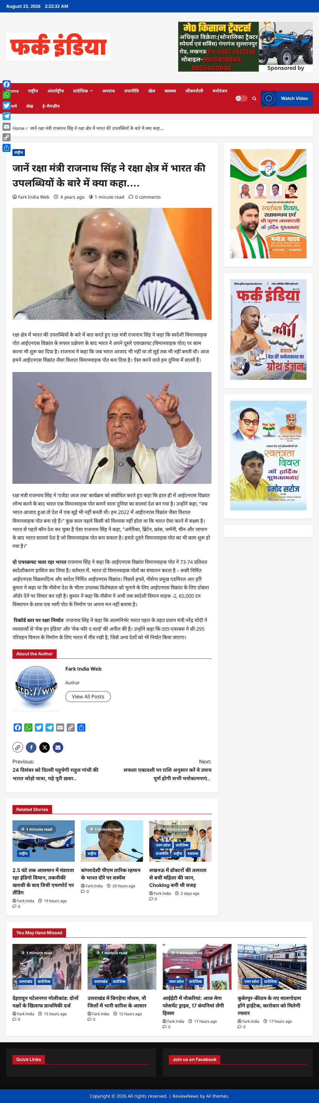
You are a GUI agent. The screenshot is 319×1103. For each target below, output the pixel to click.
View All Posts (88, 696)
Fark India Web (34, 197)
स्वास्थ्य (170, 90)
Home (12, 90)
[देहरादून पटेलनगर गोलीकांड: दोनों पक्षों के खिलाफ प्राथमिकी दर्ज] (46, 967)
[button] (17, 747)
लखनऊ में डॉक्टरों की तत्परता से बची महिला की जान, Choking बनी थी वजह (178, 877)
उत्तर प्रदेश (163, 845)
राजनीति (131, 90)
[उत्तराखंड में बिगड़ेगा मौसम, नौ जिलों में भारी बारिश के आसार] (122, 967)
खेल (151, 90)
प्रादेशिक (80, 90)
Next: (167, 769)
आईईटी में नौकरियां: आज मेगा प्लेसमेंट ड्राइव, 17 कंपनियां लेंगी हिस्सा (193, 1005)
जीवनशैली (194, 90)
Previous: (55, 769)
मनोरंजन (219, 90)
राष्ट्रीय (33, 90)
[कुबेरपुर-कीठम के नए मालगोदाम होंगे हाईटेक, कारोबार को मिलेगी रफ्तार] (272, 967)
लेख (29, 106)
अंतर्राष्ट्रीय (55, 90)
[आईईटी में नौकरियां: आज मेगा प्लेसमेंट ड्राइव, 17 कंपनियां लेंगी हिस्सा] (197, 967)
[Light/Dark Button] (241, 98)
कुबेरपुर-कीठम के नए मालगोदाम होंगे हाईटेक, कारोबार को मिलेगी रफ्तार (269, 1005)
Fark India (25, 900)
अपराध (108, 90)
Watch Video (294, 98)
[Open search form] (254, 98)
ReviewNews (186, 1096)
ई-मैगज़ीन (51, 106)
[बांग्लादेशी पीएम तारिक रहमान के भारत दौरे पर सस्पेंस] (112, 841)
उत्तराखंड (25, 981)
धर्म (14, 106)
